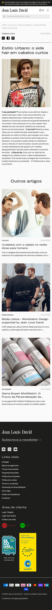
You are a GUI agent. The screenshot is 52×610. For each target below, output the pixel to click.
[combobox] (26, 16)
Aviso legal (6, 491)
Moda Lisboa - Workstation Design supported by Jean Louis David (25, 321)
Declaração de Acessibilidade (14, 487)
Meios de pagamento (10, 466)
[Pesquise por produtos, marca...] (4, 16)
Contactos (6, 498)
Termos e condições (10, 484)
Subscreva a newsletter (20, 440)
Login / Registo (8, 512)
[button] (41, 10)
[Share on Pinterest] (13, 38)
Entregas (5, 462)
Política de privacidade (11, 476)
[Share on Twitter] (3, 38)
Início (4, 25)
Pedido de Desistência (11, 495)
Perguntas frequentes (10, 473)
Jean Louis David (15, 594)
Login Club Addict (9, 516)
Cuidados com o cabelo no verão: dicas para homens (24, 247)
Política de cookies (9, 480)
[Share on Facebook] (8, 38)
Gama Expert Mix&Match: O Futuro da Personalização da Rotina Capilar (21, 396)
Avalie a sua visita (9, 520)
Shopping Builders (20, 598)
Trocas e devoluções (10, 469)
